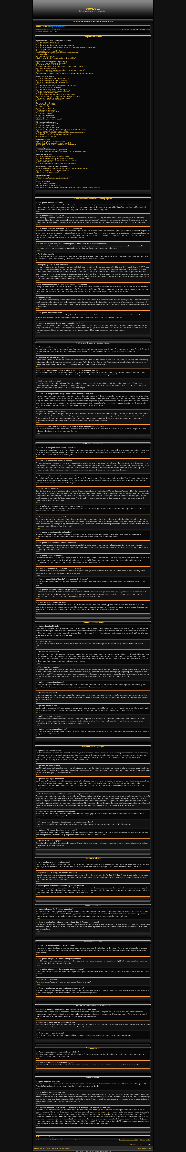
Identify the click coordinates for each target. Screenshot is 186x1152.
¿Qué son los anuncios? (44, 114)
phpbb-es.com (106, 1151)
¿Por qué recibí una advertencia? (47, 93)
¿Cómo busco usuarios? (44, 162)
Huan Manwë (95, 1151)
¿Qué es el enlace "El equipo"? (47, 136)
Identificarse (88, 21)
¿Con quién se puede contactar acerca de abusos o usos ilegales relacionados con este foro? (68, 187)
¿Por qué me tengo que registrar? (47, 44)
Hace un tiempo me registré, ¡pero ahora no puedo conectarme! (58, 53)
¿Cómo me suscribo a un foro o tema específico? (53, 170)
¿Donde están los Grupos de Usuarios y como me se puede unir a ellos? (61, 129)
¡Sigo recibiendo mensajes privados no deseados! (53, 143)
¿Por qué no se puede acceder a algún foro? (51, 89)
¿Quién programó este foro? (46, 184)
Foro (97, 21)
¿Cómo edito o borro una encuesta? (48, 87)
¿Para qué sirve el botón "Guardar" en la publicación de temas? (58, 96)
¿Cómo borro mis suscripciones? (47, 172)
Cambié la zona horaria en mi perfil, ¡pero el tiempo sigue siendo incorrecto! (62, 66)
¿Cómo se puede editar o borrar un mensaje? (52, 80)
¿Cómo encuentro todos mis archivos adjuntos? (52, 179)
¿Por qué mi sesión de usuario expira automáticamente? (55, 46)
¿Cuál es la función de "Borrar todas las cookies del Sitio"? (56, 58)
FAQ (111, 21)
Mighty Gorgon (147, 1148)
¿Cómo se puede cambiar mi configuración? (51, 63)
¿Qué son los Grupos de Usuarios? (48, 127)
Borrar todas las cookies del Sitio (128, 1139)
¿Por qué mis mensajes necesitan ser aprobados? (53, 98)
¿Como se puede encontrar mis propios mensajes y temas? (56, 163)
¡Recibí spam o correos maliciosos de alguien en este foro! (56, 145)
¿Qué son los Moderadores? (46, 126)
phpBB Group (123, 1084)
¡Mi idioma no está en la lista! (46, 68)
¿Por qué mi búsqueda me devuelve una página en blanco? (56, 160)
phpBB (43, 1148)
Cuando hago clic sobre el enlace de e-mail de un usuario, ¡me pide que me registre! (65, 74)
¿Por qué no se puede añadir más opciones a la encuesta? (56, 86)
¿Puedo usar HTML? (43, 106)
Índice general (41, 27)
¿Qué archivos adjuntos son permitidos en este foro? (54, 177)
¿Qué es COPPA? (42, 54)
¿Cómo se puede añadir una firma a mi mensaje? (53, 82)
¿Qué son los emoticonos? (45, 108)
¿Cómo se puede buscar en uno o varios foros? (52, 156)
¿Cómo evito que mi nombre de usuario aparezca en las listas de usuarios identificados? (66, 47)
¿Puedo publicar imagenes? (46, 110)
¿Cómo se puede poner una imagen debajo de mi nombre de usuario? (60, 70)
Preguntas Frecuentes (57, 27)
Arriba (38, 211)
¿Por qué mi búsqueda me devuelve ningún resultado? (55, 158)
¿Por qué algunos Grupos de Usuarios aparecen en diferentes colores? (60, 133)
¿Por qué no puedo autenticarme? (48, 42)
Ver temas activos (145, 29)
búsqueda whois (104, 1112)
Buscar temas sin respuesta (130, 29)
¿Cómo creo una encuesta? (45, 84)
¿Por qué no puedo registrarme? (47, 56)
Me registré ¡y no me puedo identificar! (49, 51)
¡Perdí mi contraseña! (43, 49)
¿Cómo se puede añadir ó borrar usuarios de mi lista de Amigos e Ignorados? (62, 151)
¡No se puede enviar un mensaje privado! (50, 141)
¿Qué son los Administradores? (47, 124)
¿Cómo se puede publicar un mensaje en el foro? (53, 78)
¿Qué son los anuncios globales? (47, 112)
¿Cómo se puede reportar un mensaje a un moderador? (55, 94)
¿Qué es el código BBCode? (46, 105)
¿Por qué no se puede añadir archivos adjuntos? (53, 91)
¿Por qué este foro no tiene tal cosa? (48, 185)
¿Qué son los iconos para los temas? (49, 119)
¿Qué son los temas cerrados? (46, 117)
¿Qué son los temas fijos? (45, 115)
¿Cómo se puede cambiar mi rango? (48, 72)
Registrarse (76, 21)
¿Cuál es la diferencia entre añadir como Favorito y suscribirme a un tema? (62, 168)
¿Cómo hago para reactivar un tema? (49, 100)
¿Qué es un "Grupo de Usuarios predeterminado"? (53, 134)
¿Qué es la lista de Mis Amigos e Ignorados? (51, 150)
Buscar (104, 21)
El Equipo (142, 1139)
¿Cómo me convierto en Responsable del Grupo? (53, 131)
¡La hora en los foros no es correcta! (48, 65)
